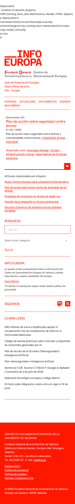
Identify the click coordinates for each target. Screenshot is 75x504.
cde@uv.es (40, 460)
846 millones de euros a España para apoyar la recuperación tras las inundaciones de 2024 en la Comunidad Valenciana (33, 331)
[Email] (67, 166)
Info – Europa (12, 90)
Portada (10, 101)
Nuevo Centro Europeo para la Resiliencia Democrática (37, 182)
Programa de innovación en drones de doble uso (32, 196)
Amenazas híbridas (38, 150)
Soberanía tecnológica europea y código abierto (32, 378)
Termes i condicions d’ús (19, 478)
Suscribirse (12, 281)
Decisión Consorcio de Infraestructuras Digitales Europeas (33, 208)
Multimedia (12, 105)
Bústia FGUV (12, 466)
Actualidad (27, 101)
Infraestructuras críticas (20, 154)
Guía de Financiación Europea (22, 82)
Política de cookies (16, 474)
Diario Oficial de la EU (17, 86)
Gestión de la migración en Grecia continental (32, 201)
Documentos (48, 101)
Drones (55, 150)
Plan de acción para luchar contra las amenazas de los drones (36, 188)
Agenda (65, 101)
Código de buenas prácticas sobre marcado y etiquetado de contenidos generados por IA (37, 343)
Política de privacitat (17, 470)
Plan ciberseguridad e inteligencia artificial (29, 361)
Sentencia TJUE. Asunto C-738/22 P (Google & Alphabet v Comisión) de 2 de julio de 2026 (37, 369)
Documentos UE (15, 117)
